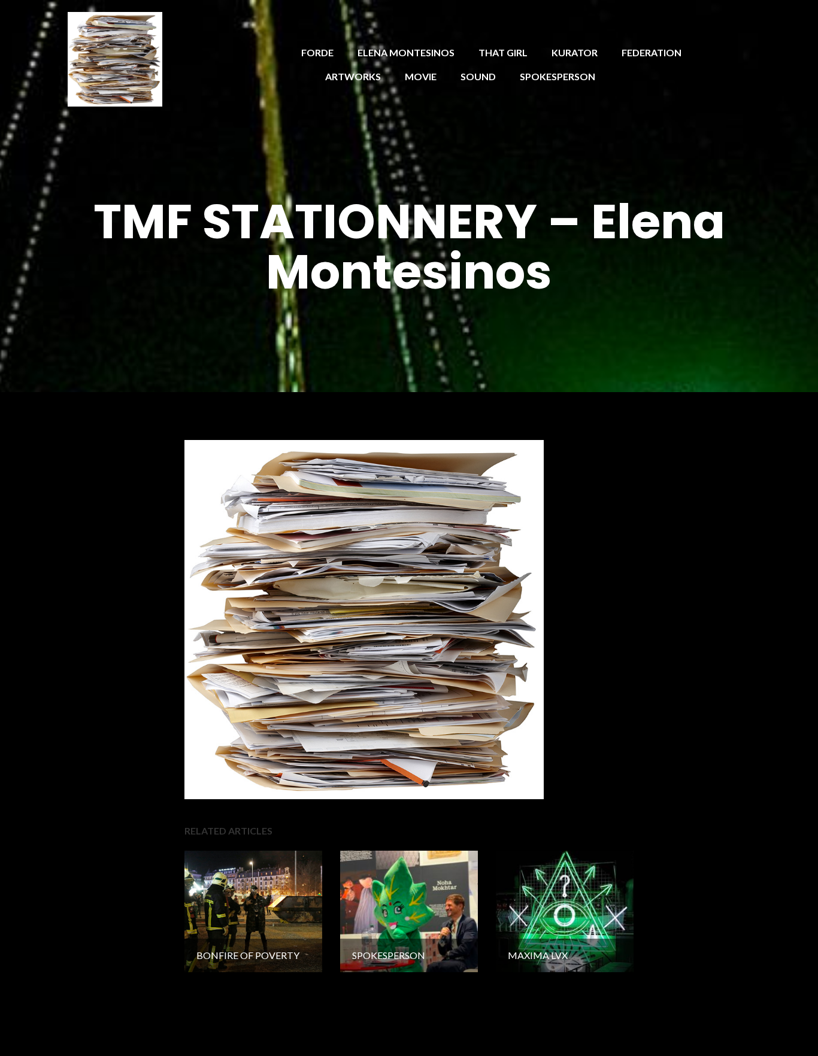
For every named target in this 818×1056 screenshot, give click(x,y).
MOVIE (421, 76)
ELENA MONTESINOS (406, 52)
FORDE (317, 52)
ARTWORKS (353, 76)
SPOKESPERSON (557, 76)
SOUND (478, 76)
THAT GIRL (503, 52)
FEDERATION (651, 52)
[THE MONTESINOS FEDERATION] (115, 57)
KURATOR (575, 52)
